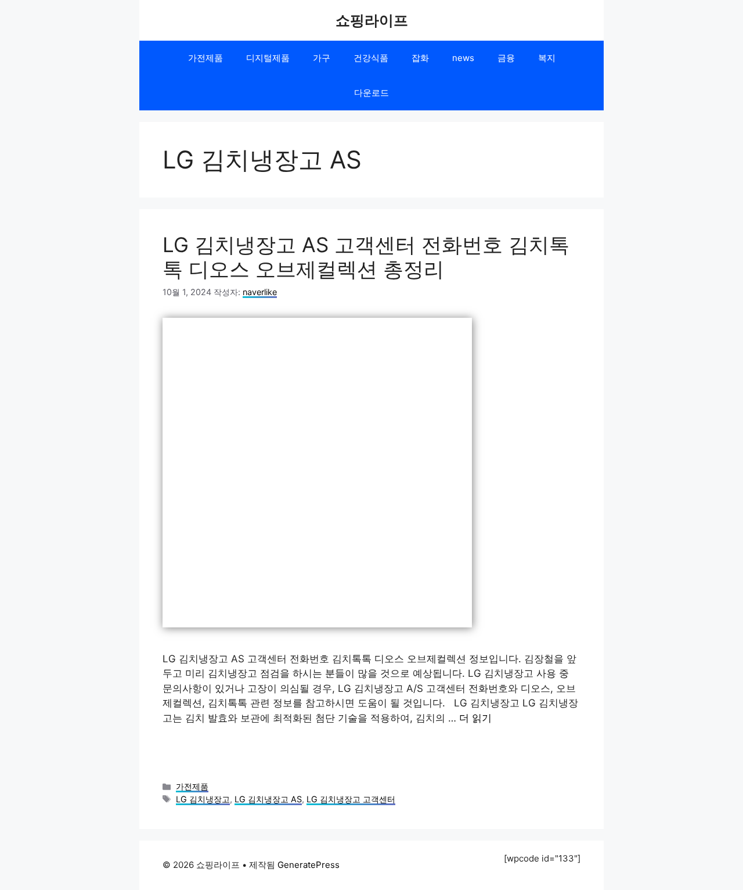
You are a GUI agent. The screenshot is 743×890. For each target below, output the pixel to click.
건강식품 (371, 57)
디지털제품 (268, 57)
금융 (506, 57)
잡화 (420, 57)
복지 (547, 57)
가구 (321, 57)
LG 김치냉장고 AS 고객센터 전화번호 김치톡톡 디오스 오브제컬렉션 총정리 (366, 256)
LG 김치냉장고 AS (268, 799)
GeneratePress (308, 864)
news (463, 57)
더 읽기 (475, 718)
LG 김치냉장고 (203, 799)
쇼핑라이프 (372, 20)
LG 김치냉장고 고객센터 (350, 799)
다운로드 (371, 92)
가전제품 (205, 57)
